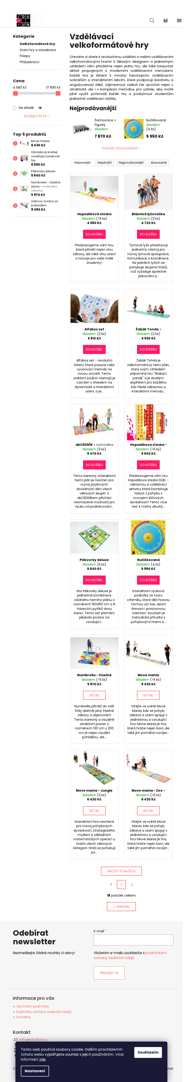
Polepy (25, 56)
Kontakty (23, 1017)
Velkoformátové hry (37, 44)
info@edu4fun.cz (33, 1039)
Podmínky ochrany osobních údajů (43, 1012)
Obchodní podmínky (32, 1006)
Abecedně (159, 162)
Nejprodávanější (131, 162)
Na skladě (30, 107)
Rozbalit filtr (35, 116)
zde (42, 1059)
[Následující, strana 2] (121, 884)
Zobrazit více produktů (120, 148)
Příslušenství (29, 62)
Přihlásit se (109, 973)
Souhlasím (148, 1052)
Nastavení (35, 1071)
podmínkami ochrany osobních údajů (130, 955)
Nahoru (123, 906)
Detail (94, 695)
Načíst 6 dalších (121, 871)
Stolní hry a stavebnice (38, 50)
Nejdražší (105, 162)
